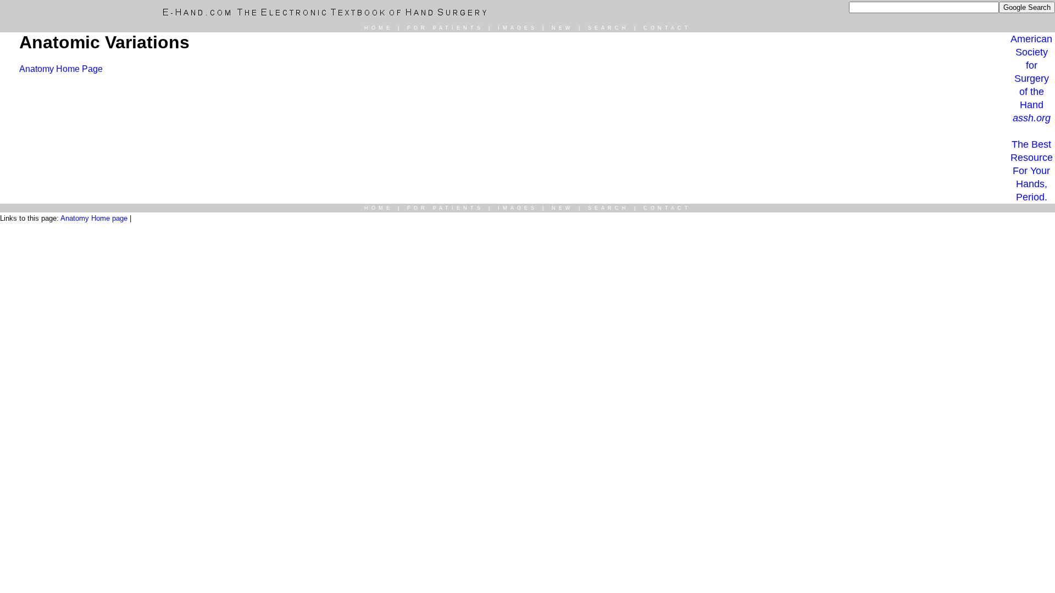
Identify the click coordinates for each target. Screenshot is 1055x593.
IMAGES (517, 28)
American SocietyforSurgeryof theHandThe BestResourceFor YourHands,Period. (1031, 118)
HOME (378, 28)
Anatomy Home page (93, 218)
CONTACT (667, 28)
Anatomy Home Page (61, 69)
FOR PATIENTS (445, 28)
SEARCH (608, 28)
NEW (563, 28)
